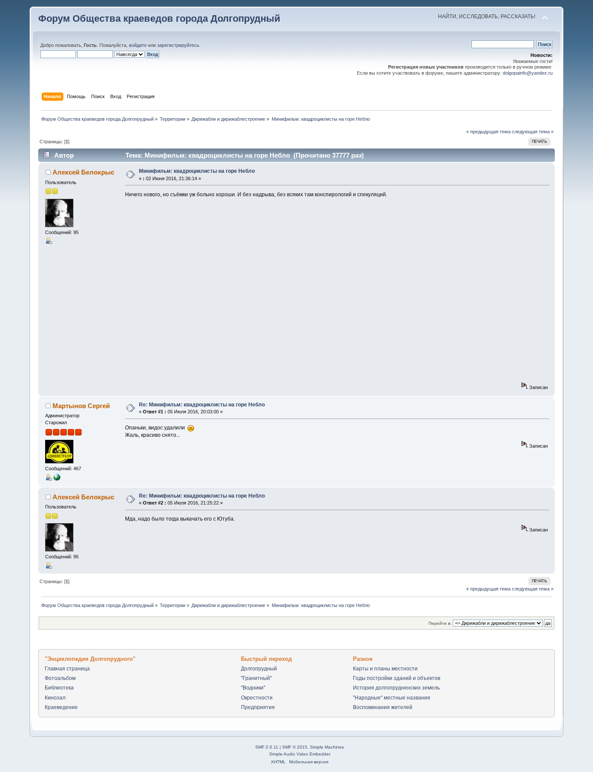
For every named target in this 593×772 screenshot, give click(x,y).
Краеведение (61, 707)
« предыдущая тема (488, 131)
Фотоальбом (60, 678)
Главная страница (67, 669)
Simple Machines (327, 747)
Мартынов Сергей (81, 405)
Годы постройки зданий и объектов (396, 678)
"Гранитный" (256, 678)
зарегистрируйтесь (178, 45)
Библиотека (59, 688)
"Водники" (253, 688)
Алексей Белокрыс (83, 172)
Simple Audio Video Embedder (299, 754)
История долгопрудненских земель (396, 688)
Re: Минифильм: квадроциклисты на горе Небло (202, 405)
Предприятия (258, 707)
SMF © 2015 (294, 747)
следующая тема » (532, 131)
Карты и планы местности (385, 669)
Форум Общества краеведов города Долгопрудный (159, 18)
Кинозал (55, 698)
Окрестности (257, 698)
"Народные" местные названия (391, 698)
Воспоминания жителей (382, 707)
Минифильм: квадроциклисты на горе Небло (197, 171)
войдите (138, 45)
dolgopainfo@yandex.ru (528, 73)
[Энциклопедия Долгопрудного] (56, 479)
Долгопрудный (259, 669)
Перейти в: (439, 623)
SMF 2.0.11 (266, 747)
